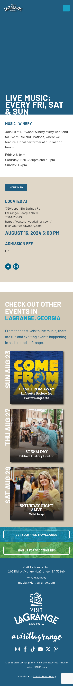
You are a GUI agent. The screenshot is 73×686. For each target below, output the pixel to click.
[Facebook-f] (25, 649)
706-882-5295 (14, 217)
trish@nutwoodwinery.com (23, 226)
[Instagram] (17, 649)
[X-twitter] (48, 649)
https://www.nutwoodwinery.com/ (28, 221)
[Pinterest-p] (55, 649)
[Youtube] (40, 649)
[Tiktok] (32, 649)
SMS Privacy (40, 666)
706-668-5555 (36, 578)
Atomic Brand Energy (44, 676)
